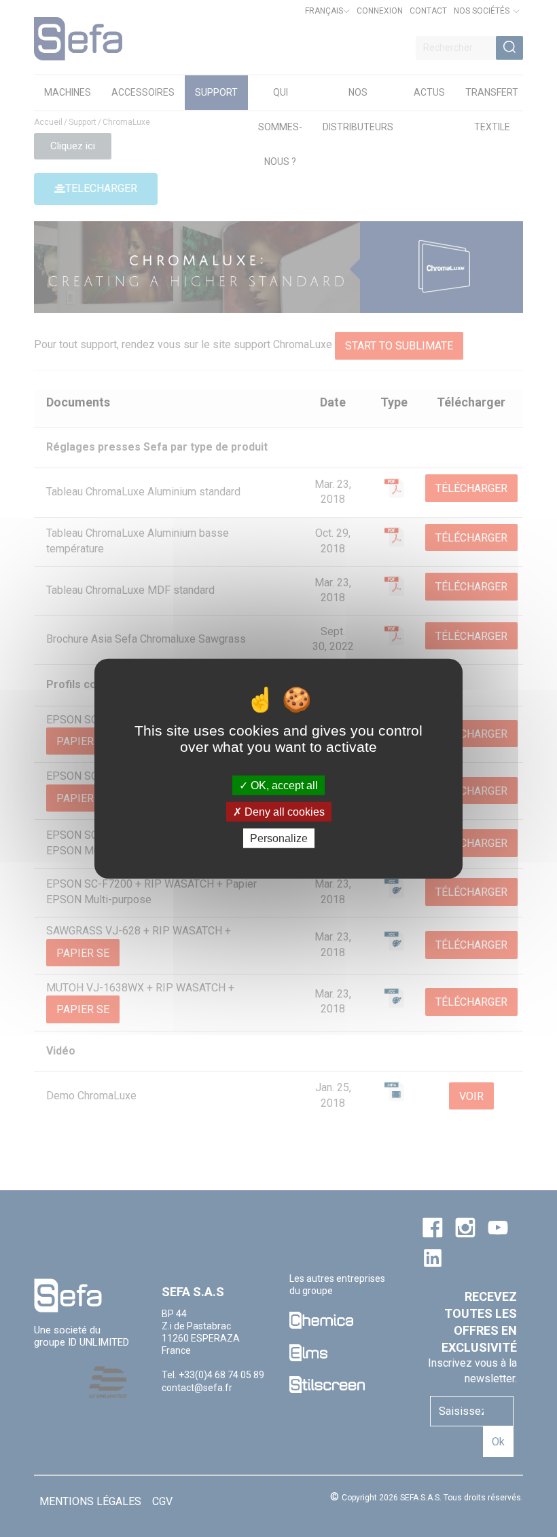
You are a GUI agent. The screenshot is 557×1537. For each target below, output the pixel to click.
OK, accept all (283, 785)
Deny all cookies (283, 811)
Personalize (279, 838)
